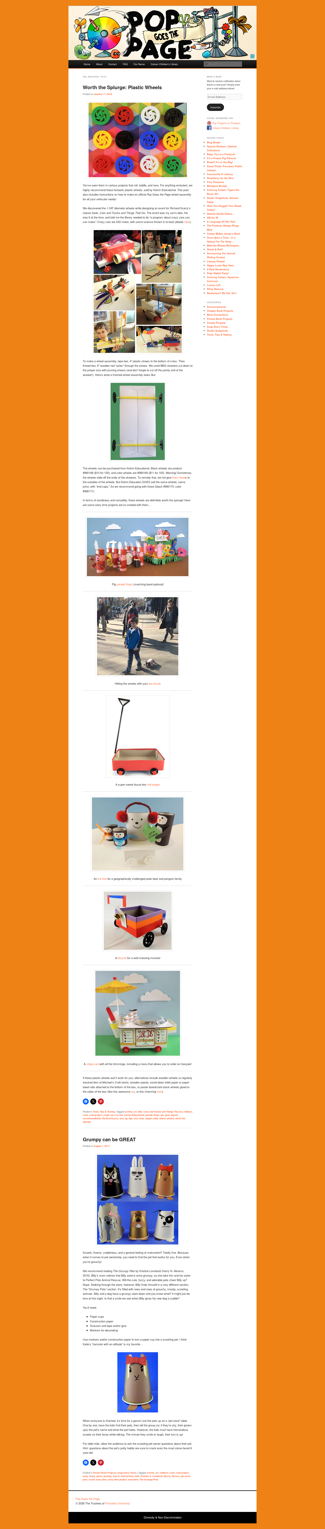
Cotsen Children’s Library (164, 64)
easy (85, 1476)
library (167, 1476)
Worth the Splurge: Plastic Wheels (122, 87)
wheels (170, 1118)
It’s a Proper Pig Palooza (221, 158)
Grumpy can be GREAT (109, 1139)
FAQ (125, 64)
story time (101, 1479)
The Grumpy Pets (149, 1479)
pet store (186, 1476)
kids (137, 1476)
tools (141, 1118)
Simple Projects (216, 322)
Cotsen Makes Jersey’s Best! (223, 233)
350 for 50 (212, 217)
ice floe (102, 879)
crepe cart (108, 1115)
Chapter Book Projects (220, 310)
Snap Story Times (127, 1472)
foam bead (178, 477)
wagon (148, 1118)
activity (129, 1111)
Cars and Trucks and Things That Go (163, 1111)
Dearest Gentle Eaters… (220, 213)
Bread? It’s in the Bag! (220, 162)
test (122, 1118)
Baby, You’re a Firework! (221, 154)
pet (162, 1115)
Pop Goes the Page (88, 1499)
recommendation (92, 1118)
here (187, 222)
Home (87, 64)
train (159, 1091)
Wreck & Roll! (215, 249)
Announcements (216, 307)
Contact (112, 64)
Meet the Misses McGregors (223, 245)
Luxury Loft (213, 285)
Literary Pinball (216, 261)
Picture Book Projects (104, 1472)
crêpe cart (92, 1064)
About (99, 64)
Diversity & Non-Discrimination (162, 1517)
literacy (176, 1476)
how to (116, 1476)
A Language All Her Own (221, 221)
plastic (174, 1115)
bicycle (122, 958)
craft (85, 1115)
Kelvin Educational (134, 1115)
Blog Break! (213, 142)
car (133, 1091)
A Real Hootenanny (218, 269)
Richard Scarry (110, 1118)
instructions (127, 1476)
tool (136, 1118)
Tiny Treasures (215, 182)
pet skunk (155, 683)
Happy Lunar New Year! (220, 265)
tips (131, 1118)
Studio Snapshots (217, 330)
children (187, 1111)
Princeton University (235, 1500)
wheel (162, 1118)
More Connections (217, 314)
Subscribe (215, 107)
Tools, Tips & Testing (104, 1111)
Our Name (139, 64)
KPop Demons (215, 289)
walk (155, 1118)
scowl (92, 1479)
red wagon (153, 784)
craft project (95, 1115)
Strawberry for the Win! (220, 178)
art (135, 1111)
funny (92, 1476)
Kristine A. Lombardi (151, 1476)
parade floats (125, 584)
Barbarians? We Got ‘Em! (221, 293)
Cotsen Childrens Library (225, 128)
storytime (133, 1479)
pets (167, 1115)
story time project (117, 1479)
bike (140, 1111)
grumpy (107, 1476)
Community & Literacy (220, 174)
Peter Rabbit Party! (218, 273)
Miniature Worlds (217, 186)
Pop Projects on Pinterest (226, 123)
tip (126, 1118)
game (99, 1476)
